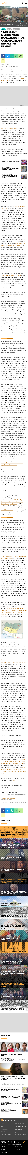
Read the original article (8, 798)
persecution (16, 29)
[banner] (4, 3)
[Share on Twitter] (7, 56)
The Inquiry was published (9, 128)
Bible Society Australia (20, 1134)
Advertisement (22, 105)
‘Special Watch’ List (7, 510)
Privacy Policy (18, 1146)
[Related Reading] (3, 60)
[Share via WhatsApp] (12, 56)
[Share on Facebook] (3, 56)
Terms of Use (18, 1149)
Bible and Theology (6, 1134)
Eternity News (9, 1120)
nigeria (9, 29)
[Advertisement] (14, 96)
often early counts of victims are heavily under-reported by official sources (13, 463)
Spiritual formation (19, 1123)
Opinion (17, 1132)
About (3, 1146)
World (3, 29)
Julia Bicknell (6, 64)
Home (2, 1123)
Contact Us (4, 1149)
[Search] (22, 3)
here (13, 780)
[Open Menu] (26, 3)
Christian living (18, 1129)
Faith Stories (4, 1132)
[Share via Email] (16, 56)
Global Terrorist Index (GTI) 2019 (11, 275)
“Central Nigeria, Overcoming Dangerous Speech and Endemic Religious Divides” (12, 502)
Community (4, 1152)
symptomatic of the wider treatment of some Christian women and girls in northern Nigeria (13, 761)
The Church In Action (20, 1126)
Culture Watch (4, 1129)
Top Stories (4, 1126)
